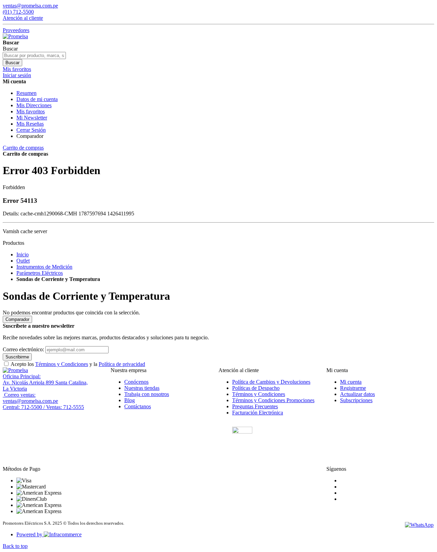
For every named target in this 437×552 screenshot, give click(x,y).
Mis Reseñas (30, 124)
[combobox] (34, 55)
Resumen (26, 93)
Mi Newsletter (31, 118)
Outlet (23, 261)
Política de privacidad (122, 364)
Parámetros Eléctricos (39, 273)
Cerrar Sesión (31, 130)
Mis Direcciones (34, 105)
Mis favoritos (30, 111)
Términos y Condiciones (61, 364)
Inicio (22, 254)
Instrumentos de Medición (44, 267)
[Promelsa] (15, 370)
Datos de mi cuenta (37, 99)
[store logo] (15, 36)
